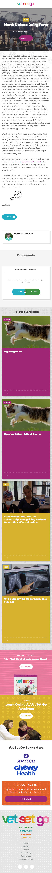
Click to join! (26, 799)
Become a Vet (26, 827)
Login (20, 292)
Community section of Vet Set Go (27, 161)
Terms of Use (26, 856)
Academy (26, 837)
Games (26, 846)
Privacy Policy (26, 853)
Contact (26, 850)
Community (26, 831)
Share (24, 38)
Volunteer (26, 834)
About (26, 843)
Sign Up (34, 292)
